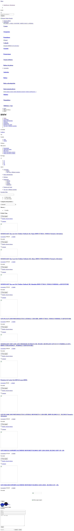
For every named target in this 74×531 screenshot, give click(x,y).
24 (4, 162)
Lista (4, 139)
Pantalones (6, 37)
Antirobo (6, 72)
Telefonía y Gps (8, 105)
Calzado (5, 43)
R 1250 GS (8, 198)
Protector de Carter (7, 124)
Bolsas (5, 78)
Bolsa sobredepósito (9, 83)
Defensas (5, 122)
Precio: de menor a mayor (9, 152)
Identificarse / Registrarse (9, 5)
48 (4, 163)
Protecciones (7, 54)
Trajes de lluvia (8, 59)
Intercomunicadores (9, 89)
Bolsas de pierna (8, 65)
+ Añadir (13, 236)
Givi (6, 210)
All (4, 164)
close (20, 529)
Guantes (5, 48)
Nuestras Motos (7, 20)
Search (2, 15)
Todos (4, 118)
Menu (2, 1)
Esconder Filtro (4, 192)
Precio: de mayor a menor (9, 153)
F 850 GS (8, 197)
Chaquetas (6, 32)
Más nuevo (6, 150)
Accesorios (6, 68)
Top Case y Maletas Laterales (13, 172)
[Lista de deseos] (1, 12)
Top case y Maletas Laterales (10, 126)
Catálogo (3, 132)
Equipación (6, 22)
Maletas (5, 94)
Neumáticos (6, 100)
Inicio (4, 108)
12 (4, 160)
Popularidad (6, 148)
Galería (5, 140)
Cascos (5, 26)
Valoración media (7, 149)
